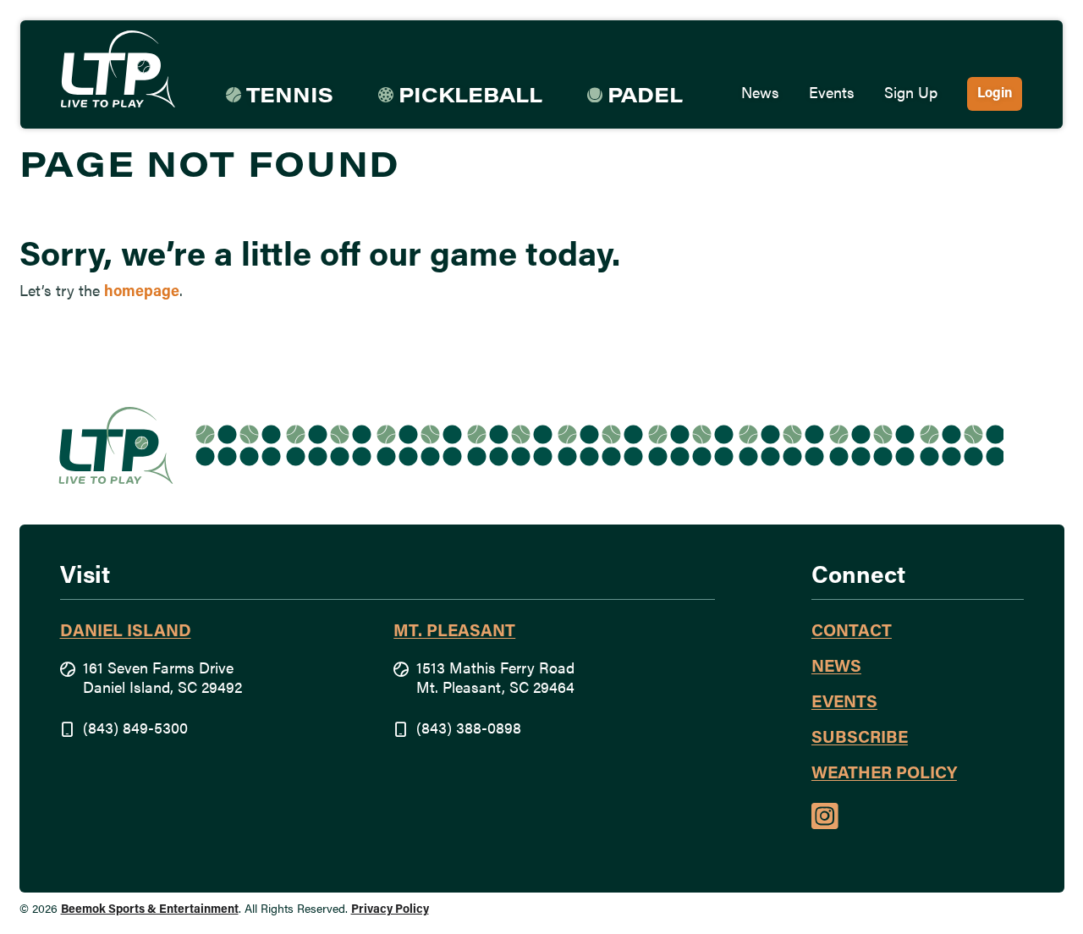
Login (994, 94)
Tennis (289, 97)
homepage (141, 292)
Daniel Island (125, 632)
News (760, 94)
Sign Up (910, 94)
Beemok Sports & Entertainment (150, 910)
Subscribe (859, 738)
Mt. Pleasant (454, 632)
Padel (645, 97)
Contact (851, 632)
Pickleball (470, 97)
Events (832, 94)
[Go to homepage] (118, 69)
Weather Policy (884, 774)
